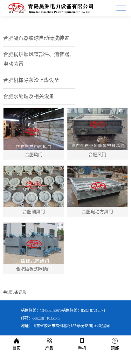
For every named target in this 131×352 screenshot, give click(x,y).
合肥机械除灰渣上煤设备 (31, 80)
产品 (49, 348)
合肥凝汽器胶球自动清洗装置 (36, 38)
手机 (82, 348)
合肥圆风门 (34, 211)
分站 (85, 326)
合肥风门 (34, 154)
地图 (93, 326)
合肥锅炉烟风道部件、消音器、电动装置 (38, 59)
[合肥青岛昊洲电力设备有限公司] (50, 8)
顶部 (115, 348)
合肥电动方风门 (97, 211)
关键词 (104, 326)
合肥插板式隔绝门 (34, 269)
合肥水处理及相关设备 (28, 96)
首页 (16, 348)
